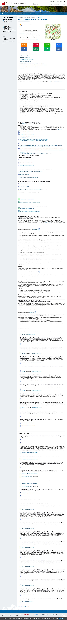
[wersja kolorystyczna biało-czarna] (61, 1)
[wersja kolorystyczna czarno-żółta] (63, 1)
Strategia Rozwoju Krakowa (8, 17)
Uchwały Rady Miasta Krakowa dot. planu (25, 61)
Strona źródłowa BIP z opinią (29, 509)
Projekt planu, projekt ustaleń (24, 55)
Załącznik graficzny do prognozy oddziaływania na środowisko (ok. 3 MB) (30, 202)
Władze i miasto (10, 13)
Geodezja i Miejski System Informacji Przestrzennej (9, 39)
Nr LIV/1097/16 (60, 129)
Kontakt (17, 615)
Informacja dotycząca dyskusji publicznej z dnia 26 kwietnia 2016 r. (29, 177)
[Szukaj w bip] (50, 4)
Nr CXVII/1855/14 (47, 222)
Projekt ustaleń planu (31, 171)
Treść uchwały (23, 334)
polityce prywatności (43, 618)
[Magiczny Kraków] (37, 615)
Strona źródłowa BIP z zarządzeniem (32, 452)
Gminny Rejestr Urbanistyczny (8, 31)
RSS (2, 615)
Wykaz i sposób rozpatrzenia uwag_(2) (27, 476)
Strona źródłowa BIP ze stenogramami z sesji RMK (27, 165)
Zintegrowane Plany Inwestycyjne (9, 29)
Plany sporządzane (40, 17)
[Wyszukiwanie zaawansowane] (51, 4)
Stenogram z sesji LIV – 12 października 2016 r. (26, 162)
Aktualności (5, 20)
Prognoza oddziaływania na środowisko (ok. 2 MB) (27, 199)
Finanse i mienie (41, 13)
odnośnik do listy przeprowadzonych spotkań (56, 81)
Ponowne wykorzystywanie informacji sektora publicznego (33, 611)
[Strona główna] (3, 14)
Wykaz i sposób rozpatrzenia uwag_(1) (27, 486)
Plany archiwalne (6, 26)
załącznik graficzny (35, 229)
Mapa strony (3, 614)
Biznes (4, 36)
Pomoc (10, 615)
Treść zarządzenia (24, 452)
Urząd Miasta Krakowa (20, 13)
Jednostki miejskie (31, 13)
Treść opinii (23, 509)
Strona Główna (21, 17)
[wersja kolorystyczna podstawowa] (60, 1)
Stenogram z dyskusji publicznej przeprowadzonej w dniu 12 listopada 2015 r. (30, 189)
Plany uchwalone (6, 25)
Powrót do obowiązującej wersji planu (23, 606)
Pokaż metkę (20, 609)
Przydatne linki (22, 68)
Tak (60, 618)
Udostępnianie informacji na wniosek (20, 611)
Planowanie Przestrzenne (7, 19)
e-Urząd (62, 13)
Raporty (4, 43)
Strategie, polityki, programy (52, 13)
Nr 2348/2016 (24, 123)
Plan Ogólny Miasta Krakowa (8, 21)
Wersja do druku (54, 614)
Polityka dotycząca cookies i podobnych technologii (58, 611)
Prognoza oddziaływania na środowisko (25, 57)
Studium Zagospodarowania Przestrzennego (8, 28)
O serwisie (10, 614)
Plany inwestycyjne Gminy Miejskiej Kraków (9, 41)
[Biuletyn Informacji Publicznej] (27, 615)
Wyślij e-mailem (45, 614)
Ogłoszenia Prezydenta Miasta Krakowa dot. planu (26, 59)
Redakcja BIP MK (18, 614)
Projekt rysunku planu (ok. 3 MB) (24, 174)
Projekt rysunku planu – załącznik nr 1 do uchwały (27, 134)
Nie (62, 618)
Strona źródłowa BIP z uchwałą (30, 334)
